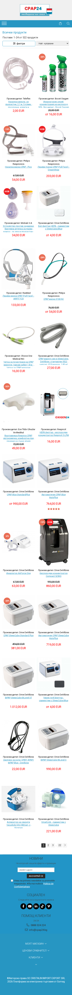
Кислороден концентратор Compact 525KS (54, 574)
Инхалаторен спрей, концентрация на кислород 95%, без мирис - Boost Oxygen (53, 104)
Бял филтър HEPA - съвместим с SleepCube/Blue (53, 227)
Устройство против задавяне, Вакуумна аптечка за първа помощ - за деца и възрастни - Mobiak (18, 228)
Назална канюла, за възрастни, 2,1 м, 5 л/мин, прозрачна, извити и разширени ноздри (18, 104)
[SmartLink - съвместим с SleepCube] (53, 799)
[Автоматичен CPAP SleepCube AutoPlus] (53, 612)
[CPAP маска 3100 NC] (53, 269)
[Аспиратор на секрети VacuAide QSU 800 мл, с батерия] (18, 799)
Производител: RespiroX (53, 429)
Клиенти (35, 957)
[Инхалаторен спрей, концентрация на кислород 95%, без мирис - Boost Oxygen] (53, 73)
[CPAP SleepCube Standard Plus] (18, 612)
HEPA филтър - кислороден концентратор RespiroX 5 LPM (53, 433)
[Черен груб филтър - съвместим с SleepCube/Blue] (53, 675)
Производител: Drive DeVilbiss (53, 223)
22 (59, 845)
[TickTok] (42, 906)
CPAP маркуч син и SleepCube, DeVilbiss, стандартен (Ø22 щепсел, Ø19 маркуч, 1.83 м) (54, 361)
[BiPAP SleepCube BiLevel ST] (18, 675)
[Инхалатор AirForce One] (18, 542)
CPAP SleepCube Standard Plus (18, 635)
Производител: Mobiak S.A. (18, 223)
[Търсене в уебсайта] (68, 23)
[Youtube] (30, 906)
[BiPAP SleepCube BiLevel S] (53, 737)
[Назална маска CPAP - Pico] (18, 141)
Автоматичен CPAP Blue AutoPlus (54, 496)
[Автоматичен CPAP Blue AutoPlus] (53, 471)
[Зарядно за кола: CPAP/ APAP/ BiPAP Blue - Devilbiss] (18, 737)
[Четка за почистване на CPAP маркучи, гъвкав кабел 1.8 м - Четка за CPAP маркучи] (18, 335)
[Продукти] (5, 24)
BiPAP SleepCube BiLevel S (53, 760)
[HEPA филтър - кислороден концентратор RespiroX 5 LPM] (53, 404)
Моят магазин (34, 943)
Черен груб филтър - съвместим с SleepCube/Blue (53, 699)
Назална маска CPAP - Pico (18, 167)
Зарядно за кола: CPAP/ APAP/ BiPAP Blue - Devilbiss (18, 761)
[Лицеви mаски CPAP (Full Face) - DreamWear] (53, 141)
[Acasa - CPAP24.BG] (36, 10)
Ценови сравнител (34, 950)
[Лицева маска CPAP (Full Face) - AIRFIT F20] (18, 269)
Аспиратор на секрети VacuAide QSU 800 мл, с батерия (18, 824)
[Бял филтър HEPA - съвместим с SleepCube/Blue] (53, 203)
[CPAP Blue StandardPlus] (18, 471)
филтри (20, 43)
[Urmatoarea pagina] (65, 845)
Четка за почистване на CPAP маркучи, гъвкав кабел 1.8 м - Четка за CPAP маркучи (18, 364)
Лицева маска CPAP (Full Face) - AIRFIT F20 (18, 297)
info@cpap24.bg (38, 929)
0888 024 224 (38, 925)
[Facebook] (23, 906)
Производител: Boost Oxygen (53, 98)
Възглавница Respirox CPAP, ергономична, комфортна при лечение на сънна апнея (18, 438)
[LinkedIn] (36, 906)
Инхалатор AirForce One (18, 573)
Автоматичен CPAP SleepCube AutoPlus (53, 637)
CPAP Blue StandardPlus (18, 494)
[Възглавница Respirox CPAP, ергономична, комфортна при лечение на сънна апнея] (18, 403)
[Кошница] (60, 23)
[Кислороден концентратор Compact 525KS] (53, 542)
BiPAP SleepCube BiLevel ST (18, 697)
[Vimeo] (49, 906)
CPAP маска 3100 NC (54, 299)
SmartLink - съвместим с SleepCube (53, 823)
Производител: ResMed (18, 293)
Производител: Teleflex (18, 98)
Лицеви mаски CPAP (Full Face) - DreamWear (53, 168)
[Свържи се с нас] (52, 23)
